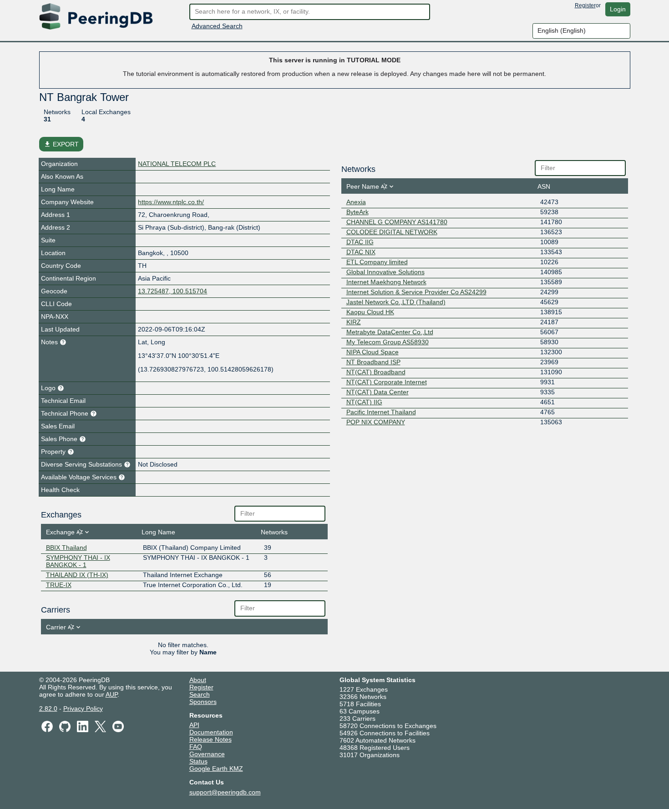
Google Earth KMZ (216, 768)
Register (585, 5)
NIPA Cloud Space (372, 352)
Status (198, 761)
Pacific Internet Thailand (381, 412)
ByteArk (357, 212)
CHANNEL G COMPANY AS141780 (396, 222)
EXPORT (61, 144)
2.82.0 (48, 708)
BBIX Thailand (66, 547)
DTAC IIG (360, 242)
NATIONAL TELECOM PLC (177, 163)
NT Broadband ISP (373, 362)
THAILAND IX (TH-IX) (77, 574)
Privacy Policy (83, 708)
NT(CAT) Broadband (375, 372)
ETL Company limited (377, 262)
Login (618, 9)
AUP (111, 694)
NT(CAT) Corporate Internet (386, 382)
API (194, 725)
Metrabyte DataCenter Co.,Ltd (389, 332)
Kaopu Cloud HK (370, 312)
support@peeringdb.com (225, 792)
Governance (207, 754)
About (197, 679)
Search (199, 694)
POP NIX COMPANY (375, 422)
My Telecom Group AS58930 (387, 342)
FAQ (195, 746)
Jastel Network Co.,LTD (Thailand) (396, 302)
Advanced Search (217, 26)
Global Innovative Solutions (385, 272)
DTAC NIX (360, 252)
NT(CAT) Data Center (377, 392)
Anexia (356, 202)
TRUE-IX (58, 584)
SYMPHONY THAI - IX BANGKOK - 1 (78, 561)
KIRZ (353, 322)
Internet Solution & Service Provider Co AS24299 (416, 292)
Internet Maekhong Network (386, 282)
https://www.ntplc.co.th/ (171, 202)
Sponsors (203, 701)
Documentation (211, 732)
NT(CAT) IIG (364, 402)
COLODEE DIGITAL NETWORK (391, 232)
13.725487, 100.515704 (172, 291)
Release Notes (210, 739)
